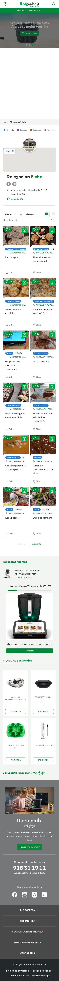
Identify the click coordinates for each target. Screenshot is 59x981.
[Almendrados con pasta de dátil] (43, 237)
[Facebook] (14, 894)
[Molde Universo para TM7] (15, 731)
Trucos (9, 353)
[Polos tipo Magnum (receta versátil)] (16, 393)
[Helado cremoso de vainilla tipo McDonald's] (43, 393)
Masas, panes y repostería (17, 249)
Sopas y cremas (12, 457)
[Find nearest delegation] (5, 4)
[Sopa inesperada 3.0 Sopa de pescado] (16, 445)
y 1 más (26, 457)
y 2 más (19, 353)
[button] (54, 4)
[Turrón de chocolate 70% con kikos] (43, 445)
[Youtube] (24, 894)
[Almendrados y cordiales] (16, 289)
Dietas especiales (41, 249)
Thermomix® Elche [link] (18, 122)
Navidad (37, 457)
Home (5, 122)
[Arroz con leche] (43, 341)
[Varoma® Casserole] (43, 682)
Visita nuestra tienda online (28, 10)
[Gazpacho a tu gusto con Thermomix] (16, 341)
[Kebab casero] (16, 497)
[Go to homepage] (29, 4)
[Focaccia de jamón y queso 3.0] (43, 289)
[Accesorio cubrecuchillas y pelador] (15, 682)
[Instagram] (34, 894)
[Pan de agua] (16, 237)
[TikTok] (44, 894)
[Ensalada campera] (43, 497)
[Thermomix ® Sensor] (43, 731)
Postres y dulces (13, 301)
